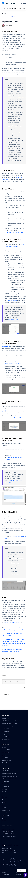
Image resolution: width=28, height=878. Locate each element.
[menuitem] (20, 2)
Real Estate (5, 757)
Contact (4, 820)
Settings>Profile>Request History (15, 232)
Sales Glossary (6, 739)
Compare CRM (5, 734)
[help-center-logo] (11, 3)
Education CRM (6, 747)
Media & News (5, 815)
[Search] (20, 2)
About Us (4, 800)
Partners (4, 802)
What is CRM (5, 718)
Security (4, 807)
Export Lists (17, 418)
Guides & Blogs (6, 731)
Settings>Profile (13, 319)
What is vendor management (9, 723)
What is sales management (9, 726)
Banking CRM (5, 752)
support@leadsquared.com (18, 97)
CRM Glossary (5, 736)
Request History (12, 300)
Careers (4, 818)
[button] (24, 13)
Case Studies (5, 728)
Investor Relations (6, 813)
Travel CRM (5, 763)
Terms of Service (6, 810)
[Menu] (24, 2)
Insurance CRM (6, 749)
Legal (3, 805)
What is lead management (9, 721)
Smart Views (6, 346)
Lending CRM (5, 755)
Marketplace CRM (6, 760)
